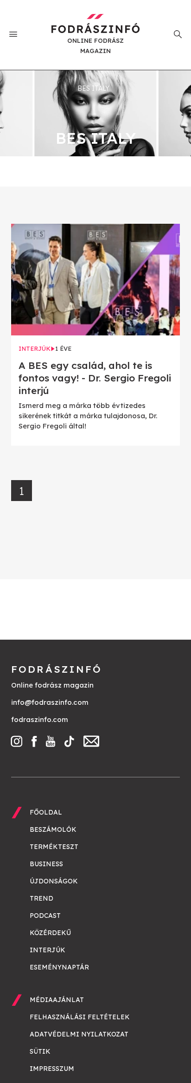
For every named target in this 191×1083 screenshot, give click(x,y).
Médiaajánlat (57, 1000)
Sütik (40, 1051)
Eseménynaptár (59, 967)
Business (46, 864)
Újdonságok (54, 881)
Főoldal (46, 812)
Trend (41, 898)
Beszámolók (53, 829)
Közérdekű (50, 933)
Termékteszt (54, 846)
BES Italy (93, 88)
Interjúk (47, 950)
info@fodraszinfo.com (50, 702)
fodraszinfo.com (39, 719)
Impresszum (52, 1068)
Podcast (45, 915)
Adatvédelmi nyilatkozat (79, 1034)
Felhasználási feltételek (80, 1017)
